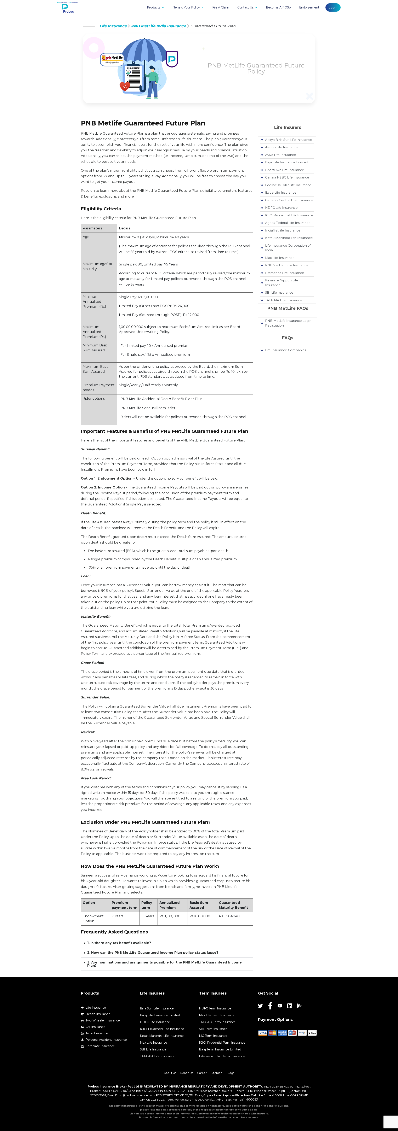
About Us (170, 1072)
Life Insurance (113, 26)
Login (333, 7)
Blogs (230, 1072)
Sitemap (216, 1072)
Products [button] (153, 7)
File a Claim (220, 7)
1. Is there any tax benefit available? (119, 943)
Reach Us (186, 1072)
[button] (167, 943)
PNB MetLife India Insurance (158, 26)
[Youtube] (280, 1005)
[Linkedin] (289, 1005)
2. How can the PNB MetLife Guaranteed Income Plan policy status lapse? (152, 953)
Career (202, 1072)
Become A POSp (278, 7)
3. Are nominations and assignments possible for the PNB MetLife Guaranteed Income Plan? (164, 964)
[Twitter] (260, 1005)
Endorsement (309, 7)
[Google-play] (299, 1005)
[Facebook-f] (270, 1005)
